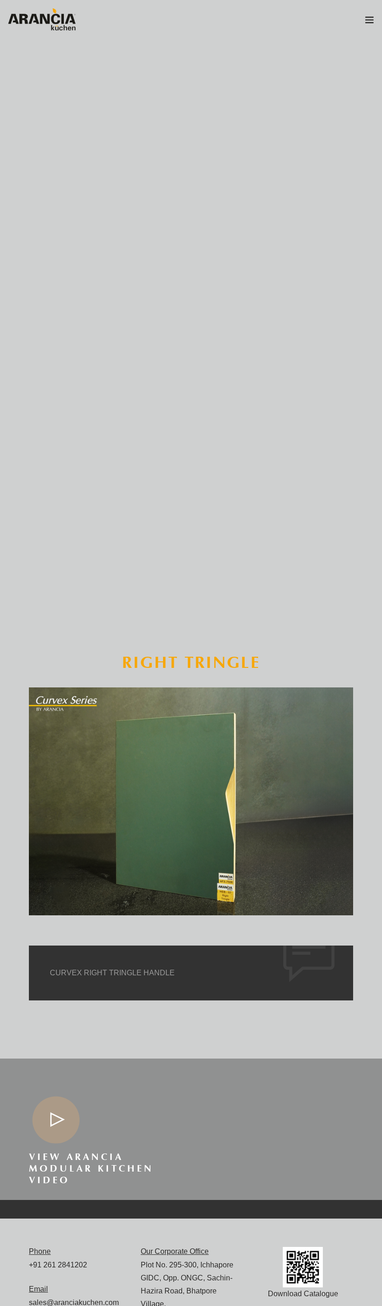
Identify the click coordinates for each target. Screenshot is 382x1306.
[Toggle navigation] (369, 22)
